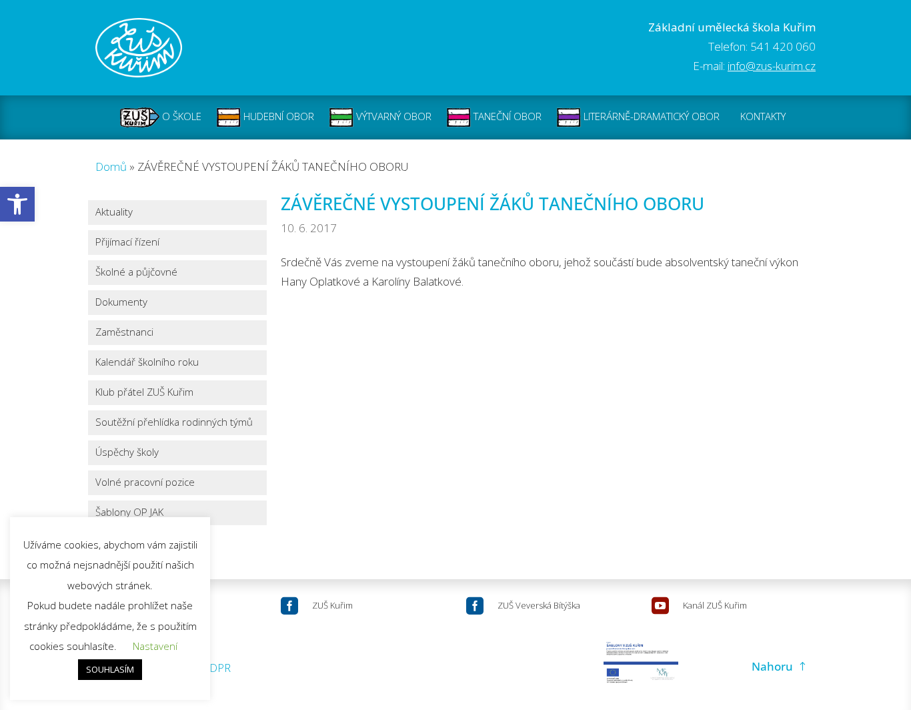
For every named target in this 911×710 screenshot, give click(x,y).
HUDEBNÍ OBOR (277, 116)
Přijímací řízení (127, 242)
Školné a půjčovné (136, 272)
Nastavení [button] (155, 646)
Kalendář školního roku (147, 362)
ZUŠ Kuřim (332, 605)
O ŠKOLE (180, 116)
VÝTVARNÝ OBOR (392, 116)
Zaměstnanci (124, 332)
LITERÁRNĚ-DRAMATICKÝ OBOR (650, 116)
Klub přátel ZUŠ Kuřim (144, 392)
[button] (17, 204)
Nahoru (772, 666)
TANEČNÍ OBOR (506, 116)
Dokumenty (121, 302)
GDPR (216, 667)
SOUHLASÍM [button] (110, 669)
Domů (111, 166)
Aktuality (114, 212)
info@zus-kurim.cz (772, 65)
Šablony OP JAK (129, 512)
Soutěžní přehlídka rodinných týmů (174, 422)
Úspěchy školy (127, 452)
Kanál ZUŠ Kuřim (715, 605)
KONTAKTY (763, 116)
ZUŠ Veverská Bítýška (539, 605)
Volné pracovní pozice (145, 482)
